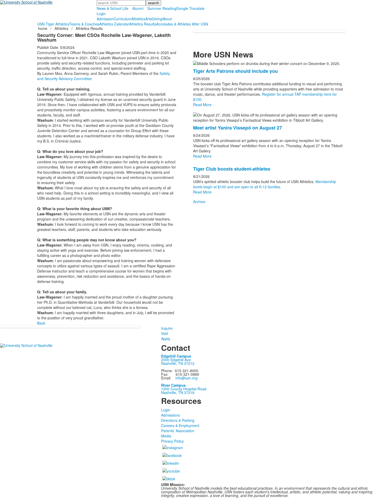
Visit (164, 333)
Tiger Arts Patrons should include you (235, 71)
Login (101, 13)
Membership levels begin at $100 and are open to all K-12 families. (264, 184)
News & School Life (112, 8)
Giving (157, 18)
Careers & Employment (180, 425)
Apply (165, 338)
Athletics (138, 18)
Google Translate (190, 8)
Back (41, 323)
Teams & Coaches (84, 24)
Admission (105, 18)
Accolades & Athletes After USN (182, 24)
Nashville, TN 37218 (177, 392)
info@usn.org (186, 377)
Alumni (137, 8)
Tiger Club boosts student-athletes (231, 168)
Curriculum (122, 18)
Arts (148, 18)
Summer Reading (161, 8)
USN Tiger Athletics (53, 24)
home (43, 28)
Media (166, 435)
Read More (202, 104)
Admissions (170, 415)
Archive (199, 201)
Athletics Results (142, 24)
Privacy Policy (172, 441)
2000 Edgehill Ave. (176, 359)
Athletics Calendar (114, 24)
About (167, 18)
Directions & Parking (177, 420)
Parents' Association (177, 430)
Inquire (167, 328)
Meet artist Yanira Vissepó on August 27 (237, 127)
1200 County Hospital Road (183, 388)
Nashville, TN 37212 (177, 363)
